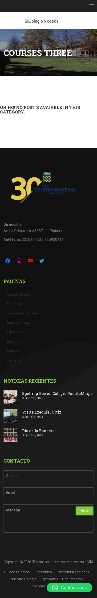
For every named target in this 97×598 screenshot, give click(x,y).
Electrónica (15, 304)
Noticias (13, 351)
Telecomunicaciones (22, 313)
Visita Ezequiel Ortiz (41, 412)
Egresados (15, 332)
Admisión (14, 360)
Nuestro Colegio (19, 323)
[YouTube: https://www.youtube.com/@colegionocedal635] (30, 260)
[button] (69, 587)
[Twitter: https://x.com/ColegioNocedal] (41, 260)
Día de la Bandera (38, 430)
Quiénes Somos (19, 294)
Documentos (16, 341)
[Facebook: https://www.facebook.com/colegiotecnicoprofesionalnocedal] (8, 260)
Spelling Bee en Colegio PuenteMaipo (57, 393)
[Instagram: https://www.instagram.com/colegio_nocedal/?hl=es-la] (19, 260)
